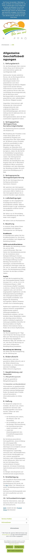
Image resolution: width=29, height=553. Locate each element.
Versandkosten (6, 534)
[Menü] (3, 38)
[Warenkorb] (25, 38)
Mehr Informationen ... (14, 544)
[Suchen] (14, 38)
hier (7, 485)
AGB (4, 508)
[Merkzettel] (18, 38)
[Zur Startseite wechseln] (14, 28)
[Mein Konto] (22, 38)
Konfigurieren (19, 547)
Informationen (14, 528)
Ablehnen (9, 547)
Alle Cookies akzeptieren (15, 550)
